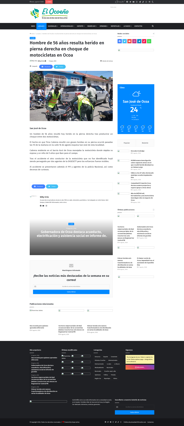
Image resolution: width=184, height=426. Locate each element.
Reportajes (115, 26)
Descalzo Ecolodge (137, 151)
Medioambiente (99, 367)
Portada (113, 375)
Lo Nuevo (127, 26)
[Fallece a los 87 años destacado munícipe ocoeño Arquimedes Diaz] (123, 176)
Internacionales (67, 26)
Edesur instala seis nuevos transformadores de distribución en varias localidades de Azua (99, 328)
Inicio (33, 26)
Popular (127, 143)
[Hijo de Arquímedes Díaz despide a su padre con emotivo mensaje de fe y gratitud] (76, 369)
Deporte (80, 26)
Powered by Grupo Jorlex (71, 422)
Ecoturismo (114, 356)
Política (106, 375)
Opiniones (103, 26)
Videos (115, 378)
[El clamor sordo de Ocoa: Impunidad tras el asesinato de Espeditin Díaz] (145, 251)
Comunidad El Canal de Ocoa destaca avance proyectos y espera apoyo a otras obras (141, 185)
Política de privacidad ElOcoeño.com (135, 422)
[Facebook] (41, 206)
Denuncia (97, 356)
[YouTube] (43, 206)
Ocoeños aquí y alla (110, 371)
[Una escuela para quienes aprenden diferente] (42, 316)
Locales (41, 26)
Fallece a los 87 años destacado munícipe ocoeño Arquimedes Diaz (142, 175)
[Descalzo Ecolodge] (123, 154)
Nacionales (52, 26)
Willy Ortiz (41, 61)
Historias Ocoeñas (100, 360)
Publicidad (113, 7)
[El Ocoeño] (49, 13)
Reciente (145, 143)
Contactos (138, 26)
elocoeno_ (141, 367)
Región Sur (91, 26)
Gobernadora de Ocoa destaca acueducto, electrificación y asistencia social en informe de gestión (71, 236)
